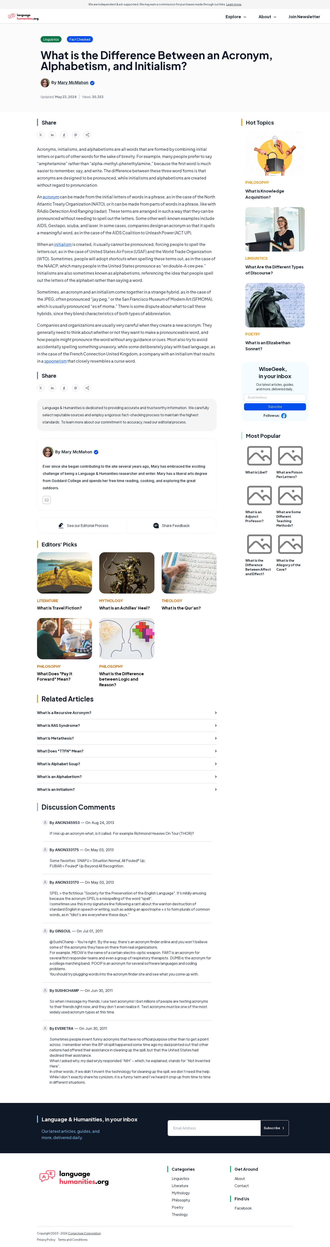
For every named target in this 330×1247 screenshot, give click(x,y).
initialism (63, 244)
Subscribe (275, 406)
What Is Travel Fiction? (59, 607)
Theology (172, 600)
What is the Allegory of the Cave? (288, 564)
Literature (47, 600)
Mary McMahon (73, 82)
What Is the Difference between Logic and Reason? (121, 679)
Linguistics (256, 258)
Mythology (111, 600)
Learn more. (234, 4)
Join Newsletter (304, 16)
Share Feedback (175, 525)
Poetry (252, 334)
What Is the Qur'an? (181, 607)
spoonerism (55, 361)
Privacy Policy (46, 1239)
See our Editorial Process (87, 525)
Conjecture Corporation (84, 1233)
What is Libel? (256, 472)
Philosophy (49, 666)
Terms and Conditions (73, 1239)
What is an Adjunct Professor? (254, 516)
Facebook (243, 1208)
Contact (242, 1185)
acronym (51, 196)
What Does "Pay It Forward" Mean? (54, 676)
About (240, 1178)
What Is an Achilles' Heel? (124, 607)
